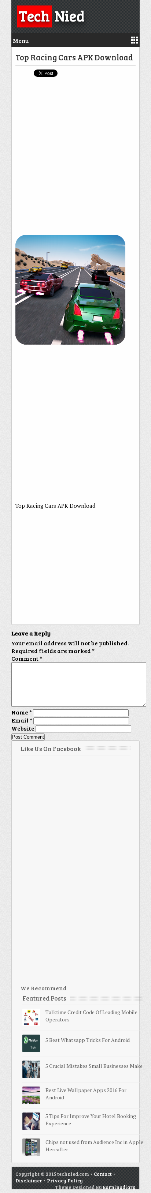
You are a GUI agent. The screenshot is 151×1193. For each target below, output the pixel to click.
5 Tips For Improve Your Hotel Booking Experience (90, 1120)
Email (21, 720)
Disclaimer (28, 1180)
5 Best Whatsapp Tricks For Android (87, 1039)
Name (21, 712)
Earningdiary (119, 1187)
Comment (26, 658)
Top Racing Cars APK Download (74, 57)
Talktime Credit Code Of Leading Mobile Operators (91, 1016)
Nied (52, 15)
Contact (103, 1174)
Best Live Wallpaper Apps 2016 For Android (85, 1094)
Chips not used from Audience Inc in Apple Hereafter (94, 1145)
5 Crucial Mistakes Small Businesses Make (94, 1065)
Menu (21, 40)
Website (22, 728)
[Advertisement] (75, 159)
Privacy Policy (65, 1180)
